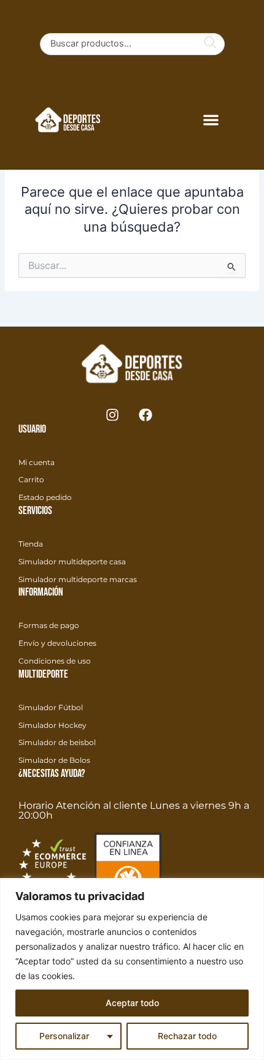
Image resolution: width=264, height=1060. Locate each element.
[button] (210, 120)
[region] (132, 969)
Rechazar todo (187, 1036)
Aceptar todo (132, 1003)
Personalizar (64, 1036)
